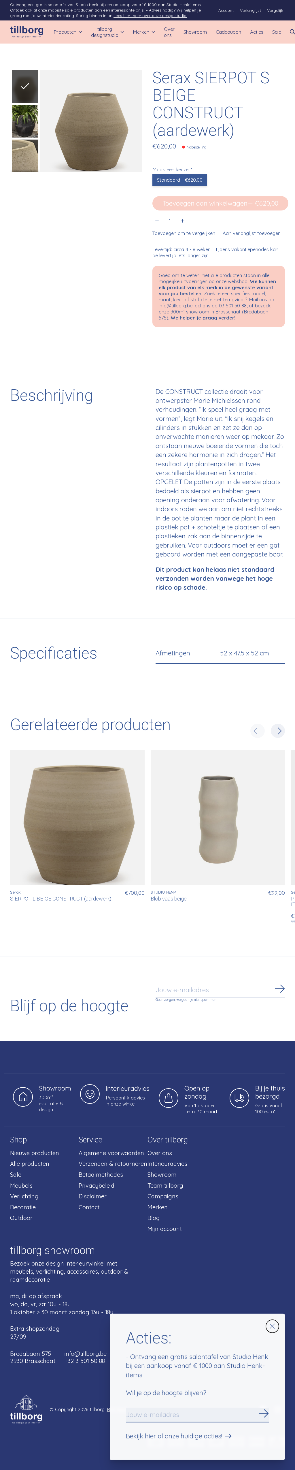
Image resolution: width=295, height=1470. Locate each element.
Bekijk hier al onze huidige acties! (174, 1436)
